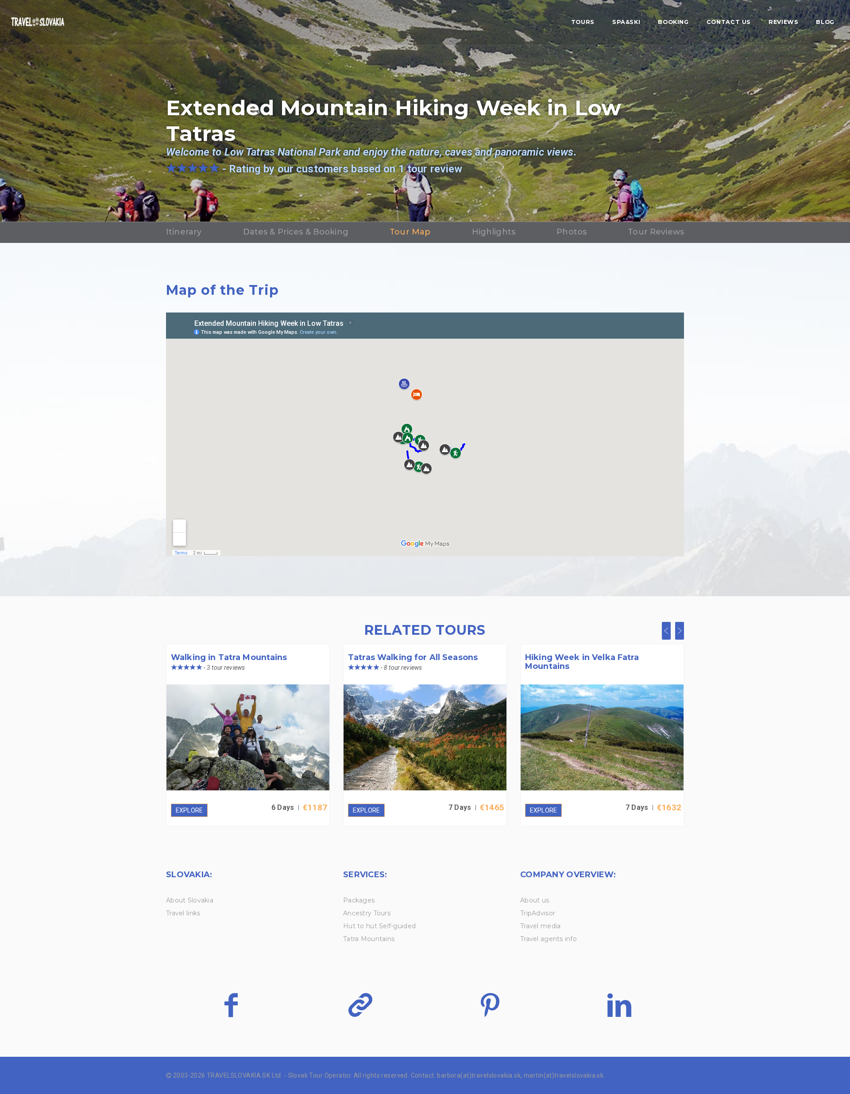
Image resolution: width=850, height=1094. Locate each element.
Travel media (540, 926)
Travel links (183, 913)
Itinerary (183, 232)
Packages (359, 900)
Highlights (493, 232)
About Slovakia (189, 900)
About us (534, 900)
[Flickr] (360, 1005)
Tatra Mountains (368, 939)
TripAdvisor (537, 913)
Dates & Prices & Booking (295, 232)
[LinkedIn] (619, 1005)
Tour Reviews (656, 232)
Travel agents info (548, 939)
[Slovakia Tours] (37, 22)
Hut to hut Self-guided (379, 926)
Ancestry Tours (366, 913)
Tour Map (410, 232)
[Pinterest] (490, 1005)
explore (189, 810)
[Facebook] (231, 1005)
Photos (571, 232)
